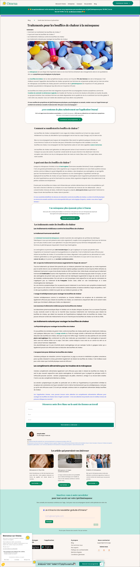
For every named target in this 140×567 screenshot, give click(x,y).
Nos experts (74, 547)
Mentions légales (76, 552)
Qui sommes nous (77, 545)
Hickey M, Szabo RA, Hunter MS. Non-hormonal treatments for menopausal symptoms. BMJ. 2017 (50, 441)
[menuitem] (60, 4)
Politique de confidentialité (79, 550)
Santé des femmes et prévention (48, 20)
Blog (29, 20)
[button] (101, 564)
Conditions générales (78, 554)
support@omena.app (104, 543)
